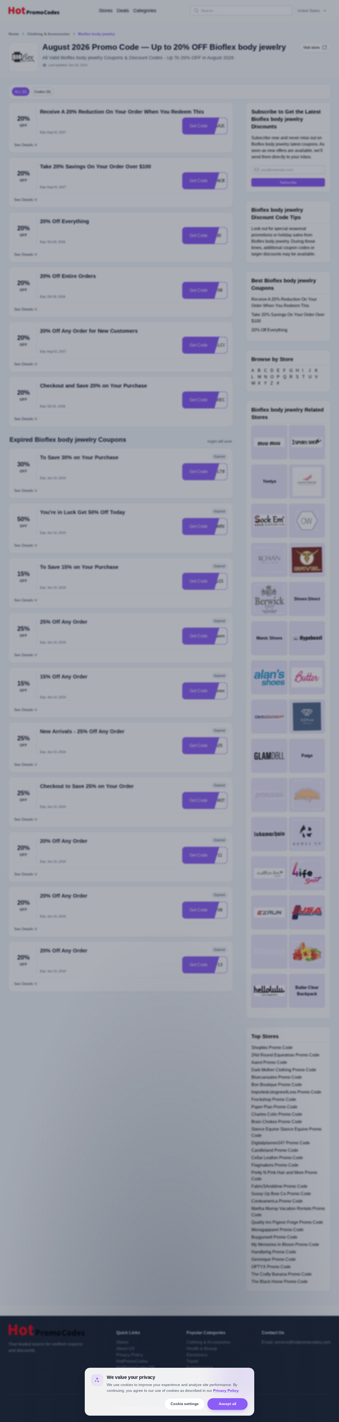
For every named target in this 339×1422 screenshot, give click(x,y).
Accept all (228, 1404)
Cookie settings (185, 1404)
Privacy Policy (226, 1390)
